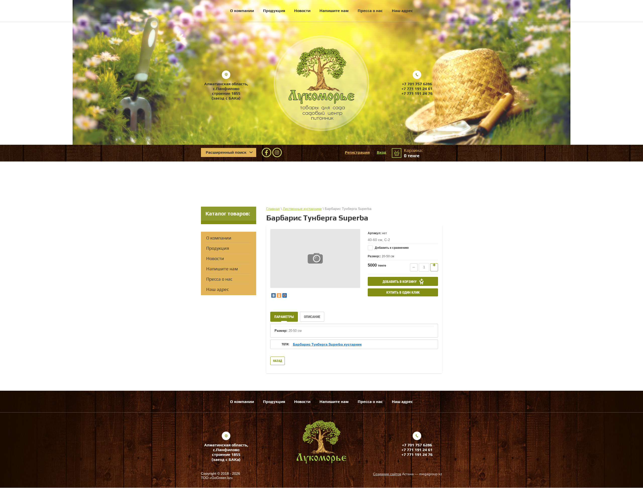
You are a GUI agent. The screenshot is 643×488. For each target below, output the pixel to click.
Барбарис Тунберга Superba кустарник (327, 344)
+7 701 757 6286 (417, 84)
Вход (381, 152)
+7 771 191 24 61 (417, 88)
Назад (277, 361)
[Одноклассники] (279, 295)
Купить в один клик (403, 292)
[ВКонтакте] (273, 295)
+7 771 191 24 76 (417, 93)
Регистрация (357, 152)
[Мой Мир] (284, 295)
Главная (273, 209)
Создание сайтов (387, 474)
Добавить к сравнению (391, 248)
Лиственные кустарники (302, 209)
